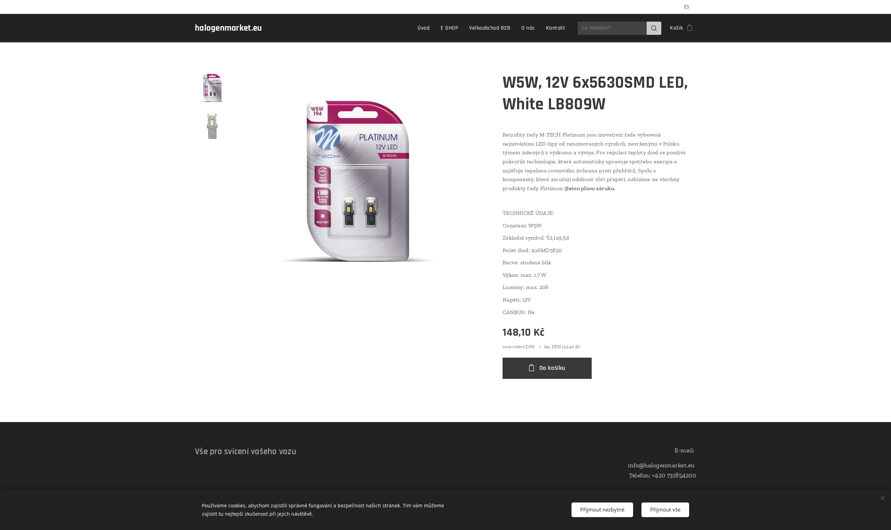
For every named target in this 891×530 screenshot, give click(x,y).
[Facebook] (686, 7)
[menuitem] (425, 28)
